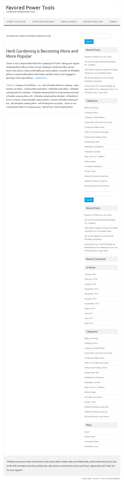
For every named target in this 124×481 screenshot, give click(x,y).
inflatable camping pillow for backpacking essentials (56, 92)
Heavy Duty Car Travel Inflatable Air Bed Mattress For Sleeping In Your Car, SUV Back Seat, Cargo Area (101, 89)
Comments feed (92, 441)
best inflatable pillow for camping (57, 85)
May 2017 (89, 323)
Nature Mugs (90, 161)
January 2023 (90, 274)
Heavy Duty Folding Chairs (96, 137)
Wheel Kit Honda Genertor (96, 181)
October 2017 (91, 299)
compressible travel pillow (35, 89)
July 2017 (89, 313)
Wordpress (115, 478)
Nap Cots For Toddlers (95, 156)
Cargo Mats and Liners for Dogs (98, 122)
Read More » (41, 78)
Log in (87, 432)
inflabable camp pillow (59, 89)
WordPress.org (91, 446)
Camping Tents (91, 112)
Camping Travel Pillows (25, 85)
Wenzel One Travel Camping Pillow (57, 107)
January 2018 (90, 284)
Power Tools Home (16, 22)
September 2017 (92, 303)
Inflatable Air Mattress (94, 147)
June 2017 (89, 318)
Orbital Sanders (69, 22)
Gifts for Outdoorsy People (97, 132)
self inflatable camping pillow (24, 103)
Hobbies (113, 22)
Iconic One (86, 478)
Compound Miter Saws (43, 22)
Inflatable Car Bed (92, 152)
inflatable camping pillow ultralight (49, 96)
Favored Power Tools (30, 7)
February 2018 (91, 279)
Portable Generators (94, 166)
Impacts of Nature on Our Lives (98, 57)
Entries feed (90, 437)
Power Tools (90, 171)
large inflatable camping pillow (35, 100)
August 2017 (90, 308)
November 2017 (91, 294)
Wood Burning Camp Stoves (97, 186)
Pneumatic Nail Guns (93, 22)
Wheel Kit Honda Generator (97, 176)
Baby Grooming (91, 107)
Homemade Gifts (92, 142)
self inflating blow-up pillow (50, 103)
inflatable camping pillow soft (19, 96)
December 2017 (91, 289)
